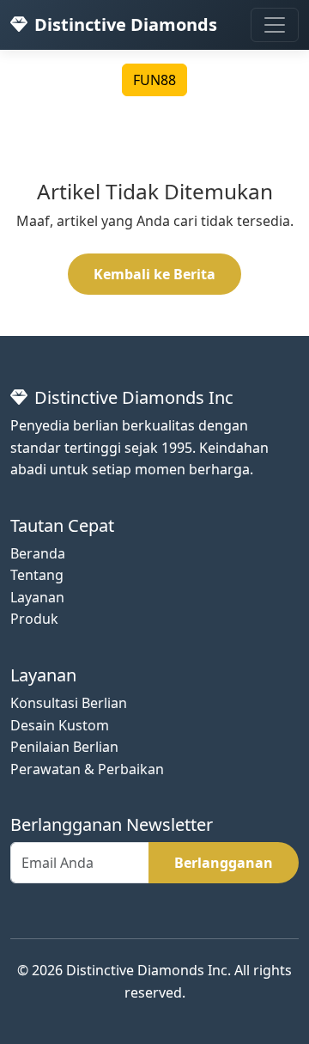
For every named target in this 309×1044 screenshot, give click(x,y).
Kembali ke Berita (154, 274)
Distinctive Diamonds (125, 24)
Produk (34, 618)
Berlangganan (223, 862)
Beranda (37, 553)
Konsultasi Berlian (68, 702)
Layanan (37, 597)
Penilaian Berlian (64, 746)
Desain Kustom (59, 725)
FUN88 (154, 79)
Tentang (37, 574)
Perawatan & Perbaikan (87, 769)
